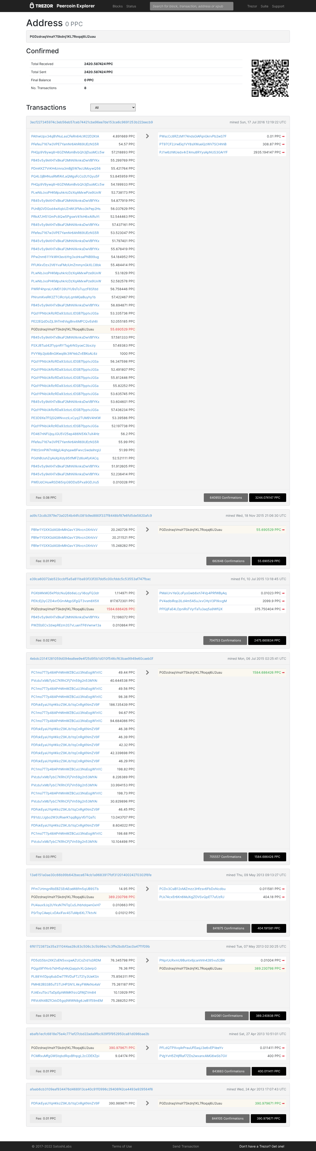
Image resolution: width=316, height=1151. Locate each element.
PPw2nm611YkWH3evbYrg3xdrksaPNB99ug (65, 257)
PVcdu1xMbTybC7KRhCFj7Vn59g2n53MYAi (64, 680)
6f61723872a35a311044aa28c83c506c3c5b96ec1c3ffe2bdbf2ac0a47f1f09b (90, 946)
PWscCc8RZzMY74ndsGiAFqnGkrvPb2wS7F (192, 136)
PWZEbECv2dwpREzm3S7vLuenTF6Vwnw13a (66, 625)
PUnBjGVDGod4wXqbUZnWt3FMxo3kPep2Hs (65, 209)
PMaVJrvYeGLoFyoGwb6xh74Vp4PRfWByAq (193, 593)
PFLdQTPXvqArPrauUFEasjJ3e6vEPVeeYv (191, 1048)
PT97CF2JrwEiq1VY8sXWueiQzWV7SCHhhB (192, 144)
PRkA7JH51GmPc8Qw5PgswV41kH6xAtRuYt (65, 216)
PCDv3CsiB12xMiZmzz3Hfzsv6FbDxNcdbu (192, 889)
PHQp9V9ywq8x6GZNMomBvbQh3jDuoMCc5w (67, 152)
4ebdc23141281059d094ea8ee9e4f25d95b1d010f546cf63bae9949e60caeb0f (91, 658)
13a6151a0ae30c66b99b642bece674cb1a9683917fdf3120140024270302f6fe (91, 875)
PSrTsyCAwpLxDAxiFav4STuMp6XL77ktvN (63, 913)
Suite (264, 6)
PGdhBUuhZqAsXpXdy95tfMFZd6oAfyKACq (65, 458)
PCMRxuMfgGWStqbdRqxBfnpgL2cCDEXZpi (65, 1056)
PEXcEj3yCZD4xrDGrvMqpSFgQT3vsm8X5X (65, 601)
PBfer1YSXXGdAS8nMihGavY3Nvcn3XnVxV (64, 530)
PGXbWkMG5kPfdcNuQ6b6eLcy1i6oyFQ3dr (65, 593)
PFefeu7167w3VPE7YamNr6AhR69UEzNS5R (65, 144)
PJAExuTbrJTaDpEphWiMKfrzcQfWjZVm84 (63, 992)
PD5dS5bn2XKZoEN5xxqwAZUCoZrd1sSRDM (66, 960)
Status (131, 6)
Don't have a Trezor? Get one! (261, 1146)
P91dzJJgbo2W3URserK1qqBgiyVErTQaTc (63, 817)
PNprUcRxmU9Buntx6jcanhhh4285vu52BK (192, 960)
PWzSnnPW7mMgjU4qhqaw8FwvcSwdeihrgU (66, 450)
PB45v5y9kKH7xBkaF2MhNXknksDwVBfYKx (65, 160)
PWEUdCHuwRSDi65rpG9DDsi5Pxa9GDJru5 (65, 482)
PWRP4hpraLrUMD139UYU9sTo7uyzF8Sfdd (64, 289)
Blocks (118, 6)
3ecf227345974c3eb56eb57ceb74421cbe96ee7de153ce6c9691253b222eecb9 (91, 122)
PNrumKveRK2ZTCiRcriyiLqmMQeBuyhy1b (63, 297)
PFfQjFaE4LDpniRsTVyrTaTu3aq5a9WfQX (191, 609)
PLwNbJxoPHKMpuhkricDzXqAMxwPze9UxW (66, 192)
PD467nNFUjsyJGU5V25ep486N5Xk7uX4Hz (65, 434)
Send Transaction (186, 1146)
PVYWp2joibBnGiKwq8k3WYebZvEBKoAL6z (64, 353)
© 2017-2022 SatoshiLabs (51, 1146)
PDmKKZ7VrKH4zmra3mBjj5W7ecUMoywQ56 (66, 168)
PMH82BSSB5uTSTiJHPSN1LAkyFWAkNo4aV (65, 984)
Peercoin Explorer (76, 6)
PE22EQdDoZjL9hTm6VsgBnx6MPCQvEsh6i (64, 321)
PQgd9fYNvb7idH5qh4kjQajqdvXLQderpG (63, 968)
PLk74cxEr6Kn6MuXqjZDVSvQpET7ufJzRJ (191, 897)
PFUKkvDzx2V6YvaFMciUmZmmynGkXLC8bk (66, 265)
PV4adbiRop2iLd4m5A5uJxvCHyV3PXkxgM (193, 601)
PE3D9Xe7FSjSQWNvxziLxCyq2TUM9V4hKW (66, 418)
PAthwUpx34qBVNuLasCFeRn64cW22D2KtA (65, 136)
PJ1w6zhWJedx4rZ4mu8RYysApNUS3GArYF (193, 152)
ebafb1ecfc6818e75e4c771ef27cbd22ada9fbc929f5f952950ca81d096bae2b (89, 1034)
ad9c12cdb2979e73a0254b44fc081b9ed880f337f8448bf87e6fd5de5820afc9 (91, 515)
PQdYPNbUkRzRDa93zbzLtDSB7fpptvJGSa (65, 313)
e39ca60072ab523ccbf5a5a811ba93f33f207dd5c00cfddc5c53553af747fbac (90, 579)
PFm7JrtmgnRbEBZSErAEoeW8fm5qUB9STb (65, 889)
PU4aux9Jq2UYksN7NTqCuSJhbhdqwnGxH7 (66, 905)
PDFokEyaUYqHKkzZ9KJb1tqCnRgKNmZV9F (65, 704)
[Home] (41, 6)
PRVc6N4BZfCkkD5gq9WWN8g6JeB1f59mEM (67, 1000)
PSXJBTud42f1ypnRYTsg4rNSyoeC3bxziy (63, 345)
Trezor (252, 6)
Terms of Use (122, 1146)
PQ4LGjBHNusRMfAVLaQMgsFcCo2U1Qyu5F (65, 176)
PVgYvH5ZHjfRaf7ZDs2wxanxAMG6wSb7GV (193, 1056)
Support (278, 6)
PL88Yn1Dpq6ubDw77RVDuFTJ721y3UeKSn (65, 976)
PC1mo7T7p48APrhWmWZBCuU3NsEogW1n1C (66, 672)
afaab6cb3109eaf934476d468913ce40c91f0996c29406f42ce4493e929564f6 (91, 1089)
